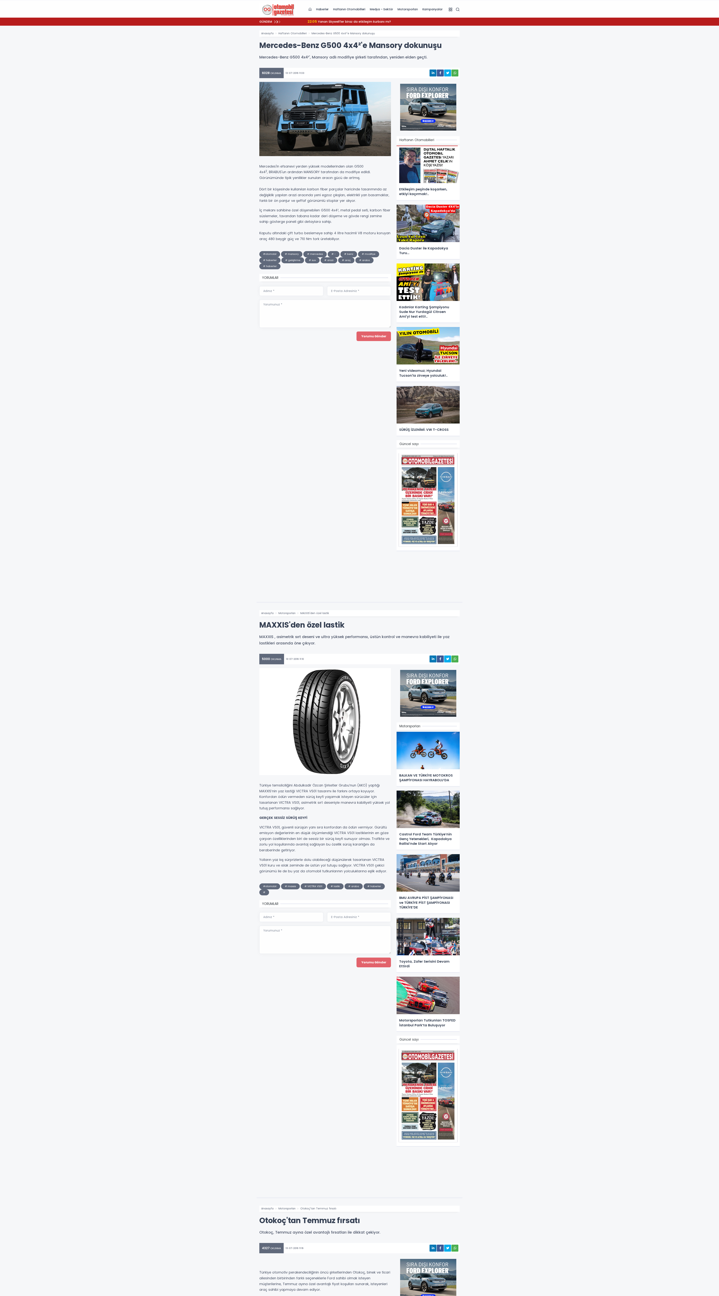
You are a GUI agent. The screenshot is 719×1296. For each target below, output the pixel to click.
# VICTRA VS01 (313, 886)
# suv (312, 260)
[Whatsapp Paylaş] (454, 73)
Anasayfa (267, 33)
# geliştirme (292, 260)
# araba (364, 260)
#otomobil (269, 254)
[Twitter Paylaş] (447, 73)
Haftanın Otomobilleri (349, 9)
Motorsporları (408, 9)
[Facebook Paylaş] (440, 73)
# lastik (335, 886)
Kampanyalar (432, 9)
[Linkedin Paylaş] (433, 73)
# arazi (328, 260)
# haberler (270, 260)
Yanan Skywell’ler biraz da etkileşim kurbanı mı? (336, 21)
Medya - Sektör (381, 9)
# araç (346, 260)
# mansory (292, 254)
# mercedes (315, 254)
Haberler (322, 9)
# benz (348, 254)
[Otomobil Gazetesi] (278, 9)
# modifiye (368, 254)
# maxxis (290, 886)
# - (333, 254)
